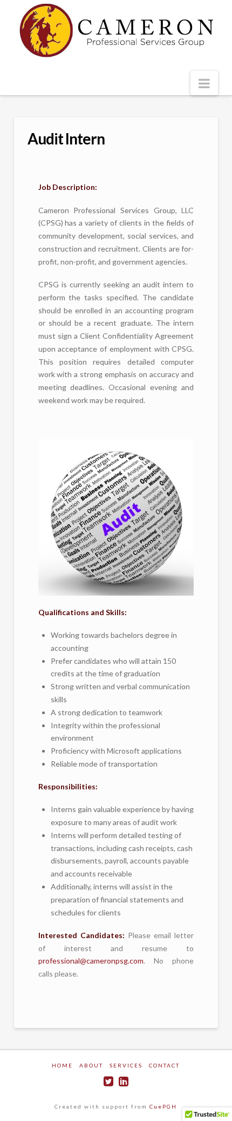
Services (126, 1065)
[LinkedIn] (123, 1081)
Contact (164, 1065)
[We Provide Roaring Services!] (116, 30)
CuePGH (163, 1106)
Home (62, 1065)
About (91, 1065)
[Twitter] (108, 1081)
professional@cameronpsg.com (91, 960)
